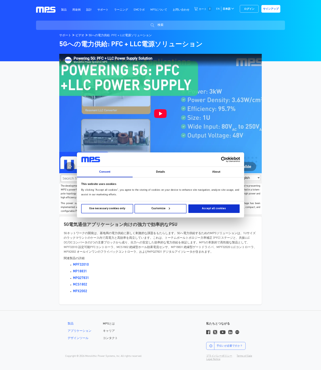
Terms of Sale (244, 356)
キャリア (109, 331)
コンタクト (110, 338)
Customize (158, 208)
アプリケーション (79, 331)
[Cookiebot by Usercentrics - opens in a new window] (223, 159)
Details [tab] (160, 171)
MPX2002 (80, 291)
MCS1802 (80, 284)
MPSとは (109, 323)
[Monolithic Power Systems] (46, 9)
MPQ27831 (81, 278)
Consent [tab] (104, 171)
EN (218, 9)
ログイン (249, 9)
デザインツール (78, 338)
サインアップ (271, 9)
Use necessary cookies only (107, 208)
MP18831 (80, 271)
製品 (71, 323)
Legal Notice (213, 359)
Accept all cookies (214, 208)
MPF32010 (81, 264)
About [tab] (216, 171)
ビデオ (80, 35)
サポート (65, 35)
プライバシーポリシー (219, 356)
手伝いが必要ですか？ (230, 346)
